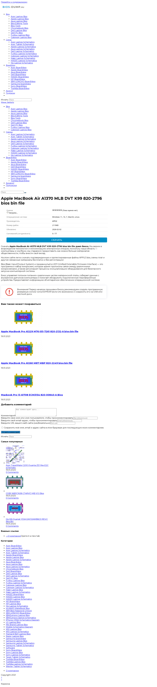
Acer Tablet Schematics (22, 137)
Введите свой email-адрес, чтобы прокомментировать (29, 420)
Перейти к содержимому (14, 2)
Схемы (9, 132)
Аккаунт (10, 183)
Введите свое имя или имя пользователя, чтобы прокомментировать (37, 418)
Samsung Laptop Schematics (20, 643)
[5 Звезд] (61, 210)
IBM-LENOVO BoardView (23, 174)
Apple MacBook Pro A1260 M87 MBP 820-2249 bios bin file (36, 363)
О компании (14, 536)
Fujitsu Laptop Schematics (24, 146)
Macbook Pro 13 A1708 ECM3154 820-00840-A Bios (32, 394)
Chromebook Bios (19, 120)
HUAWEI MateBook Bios (18, 608)
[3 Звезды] (57, 210)
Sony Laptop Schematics (18, 655)
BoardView (11, 157)
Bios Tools (15, 118)
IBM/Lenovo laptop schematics (21, 618)
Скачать (56, 240)
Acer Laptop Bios (19, 109)
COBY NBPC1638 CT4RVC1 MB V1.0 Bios (25, 493)
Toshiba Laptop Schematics (19, 664)
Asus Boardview (18, 164)
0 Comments (12, 472)
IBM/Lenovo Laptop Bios (18, 615)
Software (10, 648)
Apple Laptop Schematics (23, 139)
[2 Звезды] (55, 210)
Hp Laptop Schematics (22, 155)
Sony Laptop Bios (14, 652)
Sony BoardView (19, 178)
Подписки (11, 185)
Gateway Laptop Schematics (25, 148)
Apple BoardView (19, 162)
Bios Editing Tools (19, 116)
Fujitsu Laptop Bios (20, 127)
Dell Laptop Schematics (22, 144)
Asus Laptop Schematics (22, 141)
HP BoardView (18, 171)
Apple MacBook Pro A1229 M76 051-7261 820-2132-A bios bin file (39, 331)
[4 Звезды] (59, 210)
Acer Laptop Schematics (22, 134)
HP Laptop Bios (13, 604)
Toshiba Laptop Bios (15, 662)
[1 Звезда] (53, 210)
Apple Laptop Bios (20, 111)
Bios (8, 106)
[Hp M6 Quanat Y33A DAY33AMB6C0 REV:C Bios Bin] (15, 517)
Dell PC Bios (17, 125)
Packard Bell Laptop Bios (18, 634)
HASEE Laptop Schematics (24, 153)
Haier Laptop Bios (14, 590)
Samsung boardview (21, 176)
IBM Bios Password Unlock (19, 611)
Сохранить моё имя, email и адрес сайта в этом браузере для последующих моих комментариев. (54, 428)
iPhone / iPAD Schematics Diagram (22, 620)
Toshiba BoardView (20, 181)
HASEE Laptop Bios (15, 597)
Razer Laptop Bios (15, 636)
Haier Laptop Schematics (23, 150)
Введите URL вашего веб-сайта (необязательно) (26, 423)
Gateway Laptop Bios (21, 130)
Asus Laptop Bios (19, 113)
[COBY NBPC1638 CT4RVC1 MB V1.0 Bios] (15, 491)
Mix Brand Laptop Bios (17, 625)
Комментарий (8, 415)
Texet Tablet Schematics (18, 657)
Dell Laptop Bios (19, 123)
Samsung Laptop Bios (16, 641)
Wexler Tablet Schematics (19, 666)
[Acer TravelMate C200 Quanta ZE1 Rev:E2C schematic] (15, 463)
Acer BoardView (18, 160)
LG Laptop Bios (13, 622)
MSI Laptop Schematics (17, 631)
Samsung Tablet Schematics (20, 645)
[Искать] (25, 192)
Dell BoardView (18, 167)
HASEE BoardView (20, 169)
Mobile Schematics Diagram (19, 627)
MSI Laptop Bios (13, 629)
